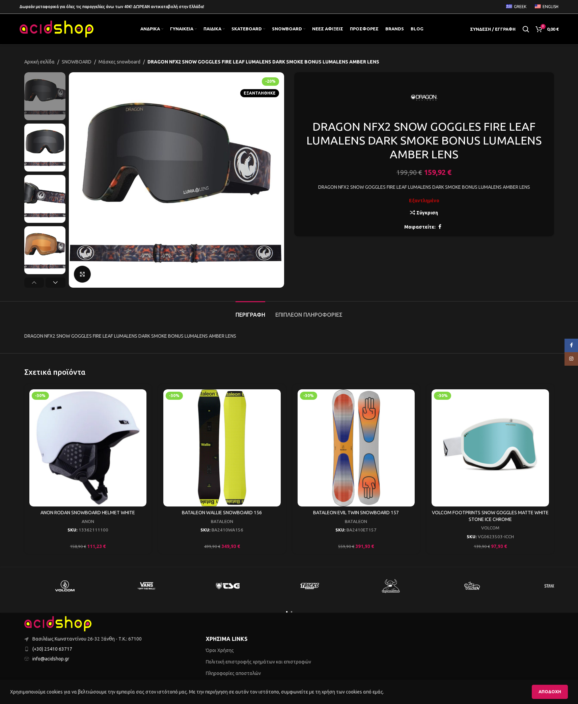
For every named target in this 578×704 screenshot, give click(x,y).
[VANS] (146, 585)
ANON (88, 521)
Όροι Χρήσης (220, 650)
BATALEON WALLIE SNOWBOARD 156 (222, 512)
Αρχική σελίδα (39, 61)
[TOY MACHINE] (391, 585)
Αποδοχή (550, 691)
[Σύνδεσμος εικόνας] (58, 623)
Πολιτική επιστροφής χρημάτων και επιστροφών (258, 661)
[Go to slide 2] (291, 611)
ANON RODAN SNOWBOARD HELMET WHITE (87, 512)
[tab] (250, 311)
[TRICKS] (309, 585)
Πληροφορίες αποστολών (233, 673)
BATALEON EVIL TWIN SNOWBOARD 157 (356, 512)
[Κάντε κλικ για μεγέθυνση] (82, 274)
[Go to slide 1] (286, 611)
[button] (34, 283)
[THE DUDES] (472, 585)
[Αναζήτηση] (525, 29)
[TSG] (228, 585)
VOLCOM (490, 527)
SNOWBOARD (76, 61)
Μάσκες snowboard (119, 61)
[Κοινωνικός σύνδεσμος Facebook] (440, 226)
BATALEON (222, 521)
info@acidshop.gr (50, 658)
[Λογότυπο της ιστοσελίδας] (57, 28)
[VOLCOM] (65, 585)
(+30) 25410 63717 (52, 649)
